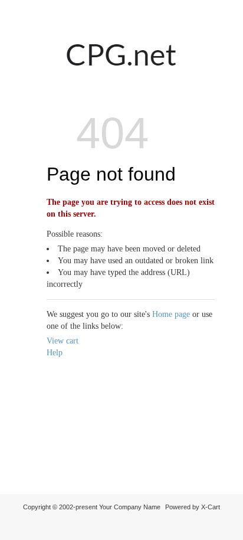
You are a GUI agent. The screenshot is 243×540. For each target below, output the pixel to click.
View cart (62, 340)
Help (55, 352)
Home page (171, 314)
